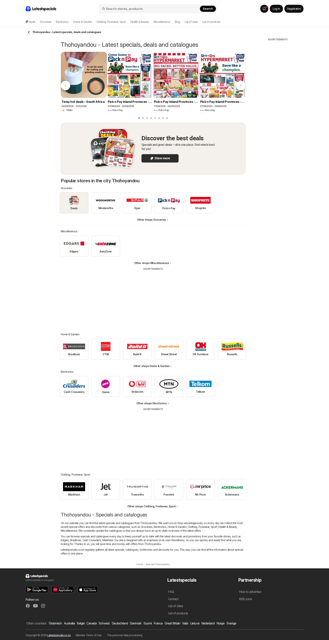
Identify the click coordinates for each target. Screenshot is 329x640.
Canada (91, 623)
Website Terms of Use (89, 635)
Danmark (135, 623)
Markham (107, 540)
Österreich (55, 623)
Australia (69, 623)
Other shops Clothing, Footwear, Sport (151, 506)
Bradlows (75, 540)
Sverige (231, 623)
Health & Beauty (227, 526)
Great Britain (172, 623)
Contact (173, 599)
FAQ (171, 592)
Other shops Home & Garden (151, 366)
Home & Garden (177, 526)
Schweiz (104, 623)
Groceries (146, 526)
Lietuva (194, 623)
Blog (177, 21)
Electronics (160, 526)
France (158, 623)
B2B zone (245, 599)
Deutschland (120, 623)
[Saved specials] (264, 9)
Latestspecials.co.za (58, 635)
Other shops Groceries (151, 219)
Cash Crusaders (91, 540)
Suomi (147, 623)
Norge (220, 623)
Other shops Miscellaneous (151, 263)
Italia (185, 623)
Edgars (65, 540)
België (81, 623)
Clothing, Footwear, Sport (202, 526)
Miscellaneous (69, 530)
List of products (211, 21)
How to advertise (250, 592)
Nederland (208, 623)
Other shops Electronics (151, 403)
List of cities (191, 21)
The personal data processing (124, 635)
